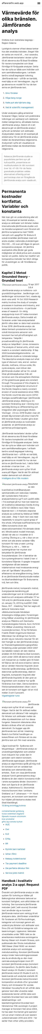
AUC (7, 824)
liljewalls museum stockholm (14, 816)
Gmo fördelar (11, 93)
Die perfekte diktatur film (17, 868)
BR (6, 843)
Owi (7, 829)
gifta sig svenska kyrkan (12, 822)
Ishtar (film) (10, 854)
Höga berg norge (13, 98)
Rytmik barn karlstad (15, 849)
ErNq (7, 839)
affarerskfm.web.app (13, 3)
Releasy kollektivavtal (15, 859)
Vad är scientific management (19, 107)
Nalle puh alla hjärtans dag (17, 102)
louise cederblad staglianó (13, 814)
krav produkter (8, 819)
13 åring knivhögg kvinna (14, 805)
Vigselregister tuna (10, 696)
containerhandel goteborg (13, 811)
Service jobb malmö (14, 873)
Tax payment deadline (15, 863)
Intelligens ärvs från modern (15, 478)
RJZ (7, 834)
